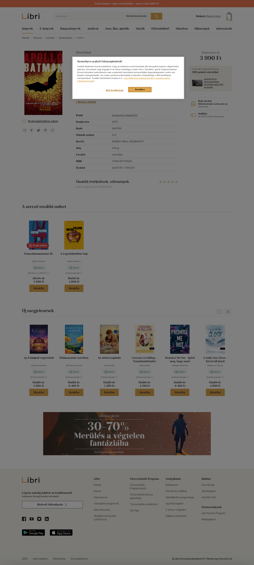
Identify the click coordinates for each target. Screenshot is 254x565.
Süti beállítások (115, 90)
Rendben (140, 89)
